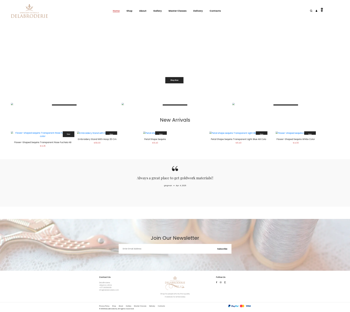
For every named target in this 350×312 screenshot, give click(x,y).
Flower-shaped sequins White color (295, 139)
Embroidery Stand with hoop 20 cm (97, 139)
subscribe (222, 249)
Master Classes (177, 10)
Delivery (198, 10)
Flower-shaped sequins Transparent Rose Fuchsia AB (42, 142)
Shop (129, 10)
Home (116, 10)
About (142, 10)
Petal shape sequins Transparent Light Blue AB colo (238, 139)
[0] (322, 11)
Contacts (215, 10)
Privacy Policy (104, 306)
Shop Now (174, 80)
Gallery (157, 10)
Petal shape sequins (155, 139)
